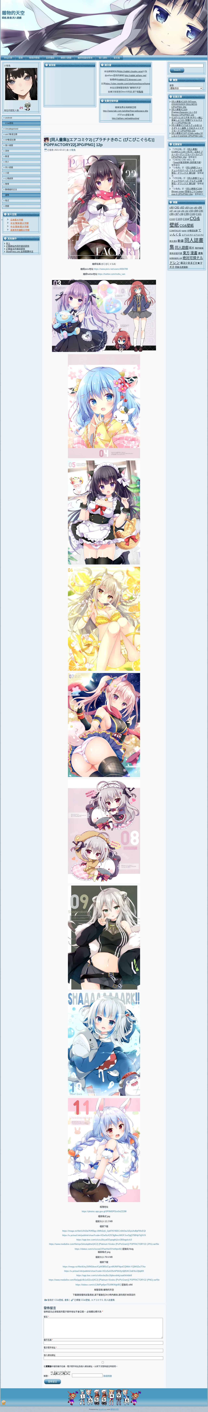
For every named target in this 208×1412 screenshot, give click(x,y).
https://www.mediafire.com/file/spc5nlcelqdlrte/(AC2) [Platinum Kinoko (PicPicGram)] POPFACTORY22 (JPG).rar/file (104, 1244)
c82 (182, 207)
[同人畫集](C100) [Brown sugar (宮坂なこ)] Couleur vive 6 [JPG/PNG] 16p (187, 191)
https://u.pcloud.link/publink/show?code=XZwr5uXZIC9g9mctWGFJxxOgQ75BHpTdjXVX (104, 1235)
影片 (191, 247)
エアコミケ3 (198, 235)
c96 (171, 214)
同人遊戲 (181, 248)
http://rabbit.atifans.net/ (135, 75)
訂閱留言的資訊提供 (15, 249)
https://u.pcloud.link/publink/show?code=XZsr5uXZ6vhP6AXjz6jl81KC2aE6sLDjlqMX (104, 1271)
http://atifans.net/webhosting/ (125, 118)
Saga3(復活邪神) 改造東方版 (187, 162)
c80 (171, 207)
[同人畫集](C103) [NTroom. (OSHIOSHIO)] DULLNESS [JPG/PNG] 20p (184, 104)
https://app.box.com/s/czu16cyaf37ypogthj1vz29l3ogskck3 (104, 1239)
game (184, 231)
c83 (187, 207)
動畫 (181, 241)
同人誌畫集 (109, 1300)
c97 (176, 214)
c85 (195, 208)
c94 (196, 210)
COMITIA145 (175, 231)
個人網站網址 (49, 1355)
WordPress (102, 1409)
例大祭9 (173, 241)
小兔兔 (72, 150)
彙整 (171, 85)
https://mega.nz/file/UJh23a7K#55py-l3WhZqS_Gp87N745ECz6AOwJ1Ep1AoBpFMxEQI (104, 1231)
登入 (8, 243)
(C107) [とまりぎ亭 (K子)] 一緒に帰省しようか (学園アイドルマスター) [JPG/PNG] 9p (187, 120)
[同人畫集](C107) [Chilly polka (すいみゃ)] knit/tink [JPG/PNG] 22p (187, 134)
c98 (181, 214)
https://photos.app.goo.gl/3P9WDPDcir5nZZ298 (104, 1211)
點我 (141, 92)
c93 (191, 211)
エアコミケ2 (97, 1300)
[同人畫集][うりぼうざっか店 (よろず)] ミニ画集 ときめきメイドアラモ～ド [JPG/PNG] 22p (187, 128)
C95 (201, 211)
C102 (172, 219)
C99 (186, 214)
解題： (47, 1376)
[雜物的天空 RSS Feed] (4, 1402)
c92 (186, 211)
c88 (175, 211)
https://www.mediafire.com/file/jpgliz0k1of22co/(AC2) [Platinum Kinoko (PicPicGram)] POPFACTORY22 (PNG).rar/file (104, 1280)
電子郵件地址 (50, 1348)
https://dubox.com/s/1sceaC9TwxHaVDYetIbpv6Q (98, 1249)
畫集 (67, 1300)
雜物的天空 (13, 13)
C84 (191, 208)
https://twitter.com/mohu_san (111, 274)
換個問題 (107, 1376)
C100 (192, 214)
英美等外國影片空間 (19, 230)
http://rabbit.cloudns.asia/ (131, 71)
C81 (176, 207)
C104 (186, 219)
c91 (182, 211)
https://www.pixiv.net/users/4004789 (111, 269)
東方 (186, 253)
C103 (179, 219)
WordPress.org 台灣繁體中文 (19, 251)
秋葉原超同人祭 (175, 258)
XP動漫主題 (192, 231)
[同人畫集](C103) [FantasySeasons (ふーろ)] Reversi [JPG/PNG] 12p (184, 112)
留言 (46, 1317)
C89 (178, 211)
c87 (171, 211)
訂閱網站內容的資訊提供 (17, 246)
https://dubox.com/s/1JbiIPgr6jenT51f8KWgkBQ (98, 1284)
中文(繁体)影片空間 (19, 223)
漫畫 (193, 253)
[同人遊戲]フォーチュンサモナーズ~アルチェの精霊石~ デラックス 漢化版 (186, 170)
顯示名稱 (48, 1340)
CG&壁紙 (58, 1300)
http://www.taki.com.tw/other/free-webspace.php (125, 111)
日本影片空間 (16, 220)
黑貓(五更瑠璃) (181, 267)
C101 (199, 214)
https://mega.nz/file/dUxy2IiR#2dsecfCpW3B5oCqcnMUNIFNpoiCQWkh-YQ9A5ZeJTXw (104, 1266)
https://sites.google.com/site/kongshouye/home (127, 83)
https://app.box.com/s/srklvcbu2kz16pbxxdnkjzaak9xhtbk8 (104, 1275)
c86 (200, 207)
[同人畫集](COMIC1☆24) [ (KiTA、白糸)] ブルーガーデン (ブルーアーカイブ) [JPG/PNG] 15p (187, 153)
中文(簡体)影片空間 (19, 226)
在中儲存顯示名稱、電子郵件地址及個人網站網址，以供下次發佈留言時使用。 (81, 1366)
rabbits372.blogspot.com (129, 79)
